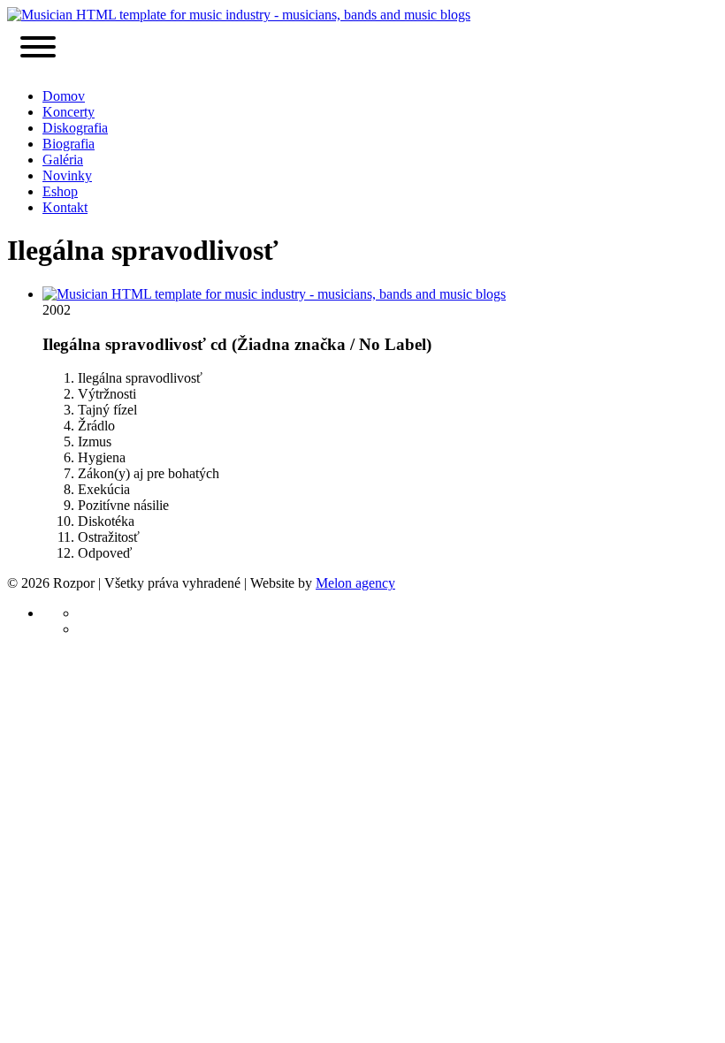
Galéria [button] (62, 159)
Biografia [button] (68, 143)
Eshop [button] (60, 191)
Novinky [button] (67, 175)
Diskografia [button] (75, 127)
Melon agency (355, 582)
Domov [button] (63, 95)
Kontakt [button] (65, 207)
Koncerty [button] (68, 111)
